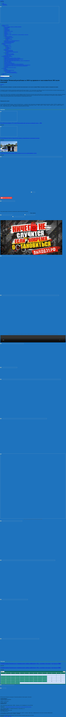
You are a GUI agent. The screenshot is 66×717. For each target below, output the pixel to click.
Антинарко (6, 28)
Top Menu (2, 0)
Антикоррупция (7, 29)
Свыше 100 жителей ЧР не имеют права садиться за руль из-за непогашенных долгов (18, 153)
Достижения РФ (7, 38)
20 (42, 679)
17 (15, 679)
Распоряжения (8, 48)
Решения (7, 47)
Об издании (4, 68)
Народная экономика (9, 37)
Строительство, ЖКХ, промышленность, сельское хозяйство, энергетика (16, 34)
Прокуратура (6, 52)
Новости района (7, 27)
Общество (6, 33)
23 (5, 681)
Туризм (5, 35)
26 (33, 681)
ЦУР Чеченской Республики (9, 42)
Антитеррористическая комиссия (11, 72)
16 (5, 679)
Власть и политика (5, 25)
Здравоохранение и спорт (8, 31)
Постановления (8, 46)
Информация (6, 49)
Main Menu (2, 77)
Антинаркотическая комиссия (11, 71)
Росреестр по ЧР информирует (9, 63)
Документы (6, 45)
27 (42, 681)
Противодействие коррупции (9, 70)
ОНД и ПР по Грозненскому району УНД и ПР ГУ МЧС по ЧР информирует (17, 60)
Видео (7, 39)
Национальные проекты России (9, 41)
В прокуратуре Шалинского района (10, 67)
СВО (3, 3)
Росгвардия (6, 66)
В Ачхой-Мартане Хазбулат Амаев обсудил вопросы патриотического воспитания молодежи (19, 138)
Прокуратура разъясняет (10, 54)
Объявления (4, 4)
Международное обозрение (6, 43)
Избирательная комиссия (8, 50)
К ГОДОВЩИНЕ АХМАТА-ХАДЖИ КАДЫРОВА (12, 26)
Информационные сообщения (7, 56)
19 (33, 679)
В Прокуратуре (6, 57)
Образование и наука (7, 32)
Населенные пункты (7, 55)
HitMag (10, 716)
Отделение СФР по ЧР (8, 62)
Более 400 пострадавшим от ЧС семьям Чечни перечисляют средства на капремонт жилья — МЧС (21, 123)
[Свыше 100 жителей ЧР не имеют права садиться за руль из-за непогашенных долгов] (8, 151)
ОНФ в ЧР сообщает (7, 61)
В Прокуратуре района (10, 53)
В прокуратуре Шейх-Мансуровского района (11, 59)
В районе (3, 44)
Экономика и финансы (8, 36)
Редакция (5, 69)
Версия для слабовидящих (7, 197)
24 (15, 681)
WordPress (6, 716)
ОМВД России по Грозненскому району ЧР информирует (13, 58)
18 (24, 679)
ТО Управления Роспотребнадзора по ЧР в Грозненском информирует (15, 65)
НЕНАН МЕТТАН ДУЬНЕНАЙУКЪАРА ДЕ (11, 40)
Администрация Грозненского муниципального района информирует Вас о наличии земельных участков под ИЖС (30, 663)
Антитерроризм (6, 30)
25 (24, 681)
